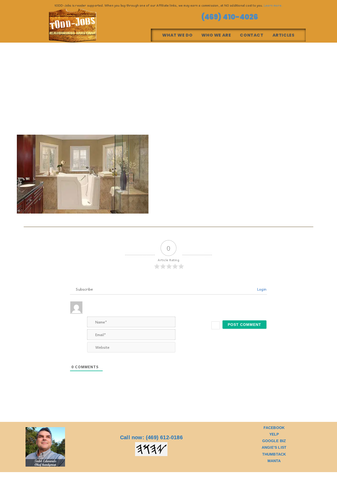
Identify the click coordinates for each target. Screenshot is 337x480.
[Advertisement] (168, 82)
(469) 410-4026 (228, 17)
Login (261, 289)
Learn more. (273, 5)
